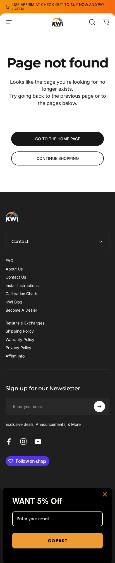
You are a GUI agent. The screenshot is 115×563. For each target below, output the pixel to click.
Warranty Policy (20, 339)
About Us (14, 269)
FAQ (9, 260)
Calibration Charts (22, 293)
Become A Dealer (21, 310)
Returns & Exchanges (25, 323)
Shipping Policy (20, 331)
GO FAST (58, 541)
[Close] (105, 494)
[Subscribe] (99, 406)
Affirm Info (15, 356)
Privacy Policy (18, 347)
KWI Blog (14, 302)
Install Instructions (22, 285)
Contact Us (16, 277)
